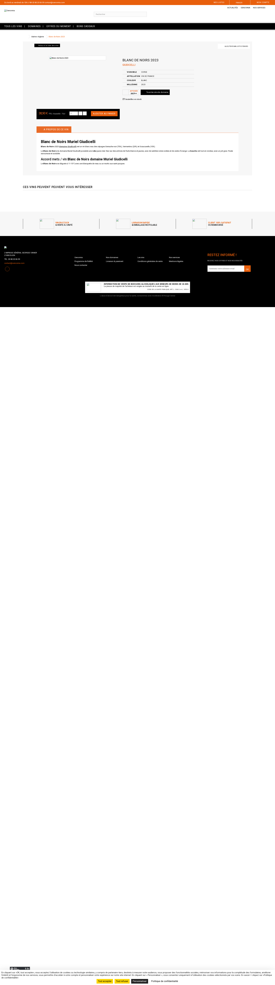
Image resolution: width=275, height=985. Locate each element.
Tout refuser (122, 981)
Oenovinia (245, 8)
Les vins (141, 257)
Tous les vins (13, 26)
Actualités (232, 8)
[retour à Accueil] (26, 36)
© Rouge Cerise (168, 296)
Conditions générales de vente (150, 261)
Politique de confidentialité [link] (164, 981)
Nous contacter (80, 265)
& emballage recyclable (144, 224)
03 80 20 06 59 (38, 2)
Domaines (34, 26)
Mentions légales (176, 261)
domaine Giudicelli (67, 146)
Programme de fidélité (83, 261)
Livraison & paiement (114, 261)
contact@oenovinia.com (55, 2)
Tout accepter (105, 981)
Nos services (259, 8)
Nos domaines (112, 257)
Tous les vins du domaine (157, 92)
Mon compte (263, 2)
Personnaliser (140, 981)
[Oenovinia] (45, 13)
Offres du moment (58, 26)
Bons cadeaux (86, 26)
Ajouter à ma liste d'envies (236, 46)
